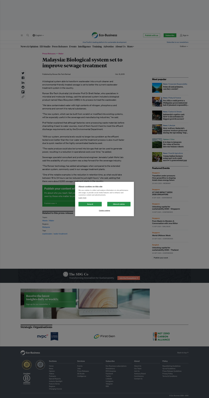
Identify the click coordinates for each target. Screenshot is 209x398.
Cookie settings (104, 210)
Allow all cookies (119, 204)
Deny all (90, 204)
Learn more (82, 198)
